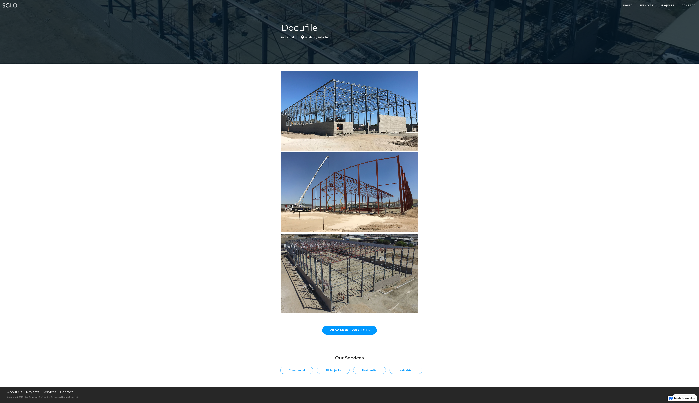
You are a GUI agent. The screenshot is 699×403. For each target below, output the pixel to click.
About (627, 5)
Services (646, 5)
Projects (667, 5)
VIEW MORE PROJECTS (349, 330)
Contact (688, 5)
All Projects (333, 370)
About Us (14, 392)
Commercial (297, 370)
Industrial (406, 370)
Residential (369, 370)
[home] (11, 5)
